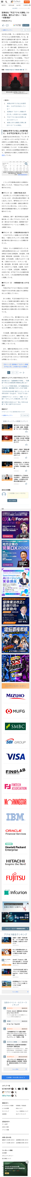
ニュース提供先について (22, 1111)
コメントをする (12, 500)
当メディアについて (21, 1114)
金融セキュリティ (8, 30)
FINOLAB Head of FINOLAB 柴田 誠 (14, 69)
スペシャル (11, 5)
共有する (27, 25)
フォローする (26, 30)
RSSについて (19, 1108)
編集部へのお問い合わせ (8, 1140)
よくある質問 (5, 1108)
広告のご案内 (5, 1127)
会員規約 (4, 1114)
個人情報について (6, 1158)
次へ (20, 373)
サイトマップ (5, 1111)
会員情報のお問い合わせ (22, 1140)
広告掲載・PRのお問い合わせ (14, 1077)
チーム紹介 (5, 1124)
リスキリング (26, 5)
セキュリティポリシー (7, 1155)
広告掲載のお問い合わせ (22, 1142)
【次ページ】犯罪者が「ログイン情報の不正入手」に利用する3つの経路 (15, 365)
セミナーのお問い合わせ (8, 1142)
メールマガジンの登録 (7, 1105)
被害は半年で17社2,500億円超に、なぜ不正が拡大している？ (16, 106)
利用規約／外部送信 (21, 1105)
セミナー (4, 5)
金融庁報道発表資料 (22, 174)
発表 (3, 155)
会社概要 (4, 1153)
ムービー (19, 5)
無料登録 (27, 2)
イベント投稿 (5, 1130)
